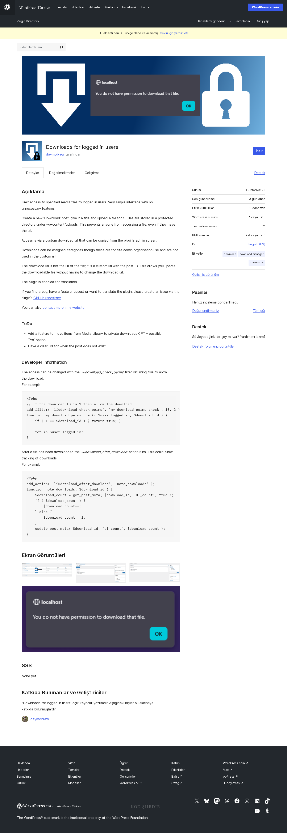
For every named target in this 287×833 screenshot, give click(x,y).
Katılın (175, 763)
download (230, 254)
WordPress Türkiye (69, 806)
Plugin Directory (28, 21)
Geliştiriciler (128, 776)
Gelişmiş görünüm (205, 274)
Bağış (177, 776)
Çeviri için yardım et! (174, 33)
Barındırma (24, 776)
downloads (257, 262)
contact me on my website (63, 307)
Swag (177, 783)
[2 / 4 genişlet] (120, 568)
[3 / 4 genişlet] (174, 568)
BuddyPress (233, 783)
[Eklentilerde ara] (61, 47)
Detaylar (32, 173)
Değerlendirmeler (62, 173)
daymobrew (55, 154)
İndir (259, 151)
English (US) (257, 244)
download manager (252, 254)
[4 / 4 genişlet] (174, 592)
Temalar (73, 770)
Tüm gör (259, 311)
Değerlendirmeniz (205, 311)
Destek (259, 173)
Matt (228, 770)
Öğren (124, 763)
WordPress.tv (131, 783)
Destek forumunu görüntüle (213, 346)
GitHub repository (47, 298)
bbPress (230, 776)
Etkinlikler (178, 770)
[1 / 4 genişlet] (67, 568)
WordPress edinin (265, 7)
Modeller (74, 783)
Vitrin (71, 763)
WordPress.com (235, 763)
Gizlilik (21, 783)
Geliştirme (92, 173)
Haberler (23, 770)
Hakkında (23, 763)
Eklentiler (74, 776)
